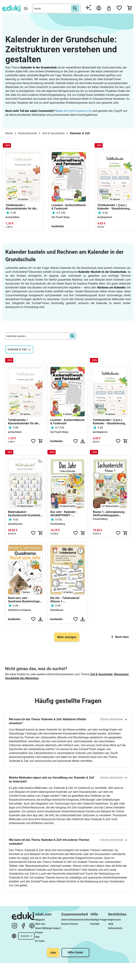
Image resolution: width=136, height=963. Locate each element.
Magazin (40, 919)
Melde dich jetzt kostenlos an (73, 111)
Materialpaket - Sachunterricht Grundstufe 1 (25, 513)
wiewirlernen (15, 523)
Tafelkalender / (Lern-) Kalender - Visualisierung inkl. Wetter (113, 206)
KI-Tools (39, 941)
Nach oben (122, 637)
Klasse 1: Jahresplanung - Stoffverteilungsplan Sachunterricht (109, 513)
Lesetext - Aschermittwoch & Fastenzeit (69, 206)
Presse (39, 932)
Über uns (40, 923)
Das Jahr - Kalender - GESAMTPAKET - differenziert (63, 513)
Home (9, 133)
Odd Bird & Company (19, 610)
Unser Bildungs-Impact (48, 928)
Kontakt (94, 923)
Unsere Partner (69, 923)
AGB (110, 923)
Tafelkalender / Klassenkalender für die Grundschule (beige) (21, 206)
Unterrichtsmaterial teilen (75, 919)
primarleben (12, 217)
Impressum (114, 919)
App (37, 936)
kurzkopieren (104, 217)
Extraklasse (56, 610)
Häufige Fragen (99, 919)
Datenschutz (115, 928)
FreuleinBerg (57, 523)
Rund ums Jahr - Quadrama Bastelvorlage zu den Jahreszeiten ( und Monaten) (24, 599)
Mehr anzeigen (66, 637)
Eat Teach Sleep (61, 217)
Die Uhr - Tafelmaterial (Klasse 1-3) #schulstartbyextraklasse (67, 599)
